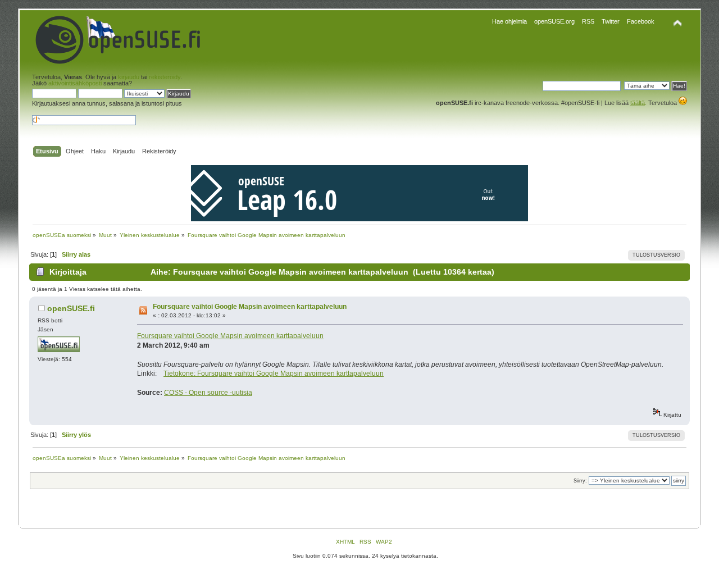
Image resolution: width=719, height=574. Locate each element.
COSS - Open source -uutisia (208, 393)
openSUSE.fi (71, 308)
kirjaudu (128, 77)
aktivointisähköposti (75, 83)
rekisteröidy (164, 77)
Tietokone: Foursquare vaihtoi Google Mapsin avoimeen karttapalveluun (273, 373)
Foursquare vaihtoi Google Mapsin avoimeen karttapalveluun (250, 307)
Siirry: (580, 481)
